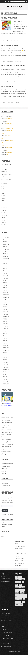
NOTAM (8, 641)
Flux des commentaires (6, 579)
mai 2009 (4, 374)
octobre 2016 (5, 260)
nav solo (2, 641)
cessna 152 (4, 620)
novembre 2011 (6, 326)
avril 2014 (5, 285)
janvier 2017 (5, 254)
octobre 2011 (5, 328)
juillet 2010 (5, 352)
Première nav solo (9, 128)
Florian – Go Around (5, 437)
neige (5, 641)
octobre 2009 (5, 367)
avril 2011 (5, 338)
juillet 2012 (5, 318)
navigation (10, 638)
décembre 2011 (5, 325)
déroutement (11, 624)
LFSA (2, 635)
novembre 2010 (6, 347)
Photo (16, 599)
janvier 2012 (5, 323)
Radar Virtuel (4, 473)
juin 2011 (4, 335)
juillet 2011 (5, 333)
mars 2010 (5, 359)
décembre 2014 (5, 275)
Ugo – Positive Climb (5, 453)
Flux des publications (6, 578)
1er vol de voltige (9, 126)
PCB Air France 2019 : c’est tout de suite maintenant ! (20, 555)
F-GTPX (4, 630)
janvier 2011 (5, 343)
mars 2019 (5, 246)
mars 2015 (5, 272)
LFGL (9, 632)
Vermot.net (3, 487)
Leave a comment (18, 40)
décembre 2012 (5, 311)
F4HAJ (2, 482)
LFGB (5, 632)
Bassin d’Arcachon (7, 86)
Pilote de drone (9, 152)
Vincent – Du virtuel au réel (6, 454)
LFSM (4, 635)
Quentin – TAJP (4, 449)
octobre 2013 (5, 296)
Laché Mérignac (9, 147)
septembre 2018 (6, 249)
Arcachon (2, 615)
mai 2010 (4, 355)
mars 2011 (5, 340)
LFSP (7, 635)
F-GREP (7, 627)
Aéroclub (20, 576)
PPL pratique (8, 135)
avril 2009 (5, 376)
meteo (5, 638)
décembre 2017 (5, 253)
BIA (19, 581)
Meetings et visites (18, 589)
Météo (24, 589)
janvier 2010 (5, 362)
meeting (2, 638)
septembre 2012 (6, 316)
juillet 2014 (5, 282)
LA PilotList (3, 471)
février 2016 (5, 263)
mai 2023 (4, 239)
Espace (20, 584)
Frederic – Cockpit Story (6, 441)
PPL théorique (9, 120)
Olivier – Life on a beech (6, 448)
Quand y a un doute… (7, 528)
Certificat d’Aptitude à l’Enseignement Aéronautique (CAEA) (6, 524)
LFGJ (7, 632)
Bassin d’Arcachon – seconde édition (13, 66)
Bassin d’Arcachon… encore (10, 45)
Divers (16, 584)
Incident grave (9, 150)
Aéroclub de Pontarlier (5, 466)
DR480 (6, 624)
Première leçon (9, 118)
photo (2, 643)
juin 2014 (4, 284)
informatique (11, 630)
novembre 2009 (6, 366)
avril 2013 (5, 304)
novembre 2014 (6, 277)
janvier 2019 (5, 248)
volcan (10, 646)
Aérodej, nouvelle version (9, 18)
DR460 (2, 624)
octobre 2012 (5, 314)
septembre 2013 (6, 297)
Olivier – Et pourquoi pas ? (6, 446)
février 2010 (5, 360)
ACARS (2, 613)
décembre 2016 (5, 256)
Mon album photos (4, 483)
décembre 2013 (5, 292)
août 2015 (5, 266)
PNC (4, 643)
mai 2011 (4, 337)
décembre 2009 (5, 364)
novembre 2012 (6, 313)
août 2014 (5, 280)
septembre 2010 (6, 350)
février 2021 (5, 242)
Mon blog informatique (5, 485)
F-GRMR (11, 627)
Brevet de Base (9, 130)
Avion (16, 581)
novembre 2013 (6, 294)
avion (5, 616)
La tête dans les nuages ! (14, 6)
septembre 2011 (6, 330)
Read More (19, 35)
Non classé (22, 592)
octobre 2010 (5, 349)
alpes (9, 613)
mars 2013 (5, 306)
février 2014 (5, 289)
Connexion (4, 576)
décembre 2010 (5, 345)
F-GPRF (3, 627)
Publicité (20, 599)
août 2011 (5, 331)
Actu (16, 576)
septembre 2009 (6, 369)
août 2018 (5, 251)
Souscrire (5, 510)
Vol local (21, 604)
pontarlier (8, 643)
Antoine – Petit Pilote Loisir (6, 422)
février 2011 (5, 342)
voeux (7, 646)
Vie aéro (16, 604)
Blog (23, 581)
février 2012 (5, 321)
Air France (22, 579)
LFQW (11, 632)
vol (8, 646)
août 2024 (5, 236)
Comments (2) (17, 102)
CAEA (7, 154)
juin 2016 (4, 261)
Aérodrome (17, 579)
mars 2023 (5, 241)
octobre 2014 (5, 278)
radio (11, 643)
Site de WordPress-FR (6, 581)
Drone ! (4, 533)
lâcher (10, 635)
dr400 (9, 620)
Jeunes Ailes (3, 470)
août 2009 (5, 371)
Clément (4, 40)
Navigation (17, 592)
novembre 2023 (6, 237)
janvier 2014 (5, 290)
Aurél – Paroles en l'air (5, 424)
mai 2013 (4, 302)
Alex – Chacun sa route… (6, 420)
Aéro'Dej (9, 615)
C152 (11, 618)
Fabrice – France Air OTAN (6, 432)
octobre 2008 (5, 384)
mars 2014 (5, 287)
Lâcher (7, 121)
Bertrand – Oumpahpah (5, 425)
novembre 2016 (6, 258)
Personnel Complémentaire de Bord (20, 596)
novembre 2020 (6, 244)
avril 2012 (5, 319)
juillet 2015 (5, 268)
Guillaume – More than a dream (7, 442)
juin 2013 (4, 301)
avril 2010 (5, 357)
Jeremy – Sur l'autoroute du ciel (7, 444)
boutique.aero (4, 468)
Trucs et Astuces (18, 601)
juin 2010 (4, 354)
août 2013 (5, 299)
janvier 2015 (5, 273)
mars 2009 (5, 378)
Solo (24, 599)
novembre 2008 (6, 383)
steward (8, 225)
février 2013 (5, 308)
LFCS (2, 632)
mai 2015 (4, 270)
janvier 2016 (5, 265)
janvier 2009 (5, 379)
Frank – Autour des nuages (6, 439)
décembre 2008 (5, 381)
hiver (8, 630)
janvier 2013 (5, 309)
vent (1, 646)
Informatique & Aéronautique (20, 587)
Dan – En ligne (4, 427)
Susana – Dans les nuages (6, 451)
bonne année (7, 618)
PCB (11, 641)
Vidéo (23, 601)
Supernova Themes (16, 651)
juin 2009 (4, 372)
